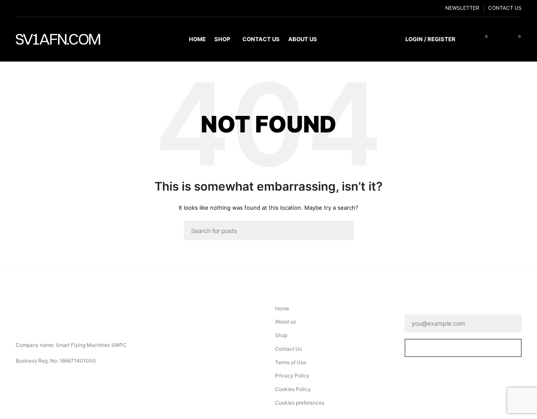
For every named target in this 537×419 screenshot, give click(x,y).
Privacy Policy (292, 375)
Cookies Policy (293, 389)
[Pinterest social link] (61, 8)
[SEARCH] (344, 230)
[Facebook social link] (21, 8)
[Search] (467, 39)
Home (282, 308)
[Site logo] (58, 39)
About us (285, 321)
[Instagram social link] (41, 8)
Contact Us (288, 349)
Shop (281, 335)
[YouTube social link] (51, 8)
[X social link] (31, 8)
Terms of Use (290, 362)
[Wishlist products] (500, 39)
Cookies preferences (299, 402)
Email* (415, 308)
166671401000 (77, 360)
